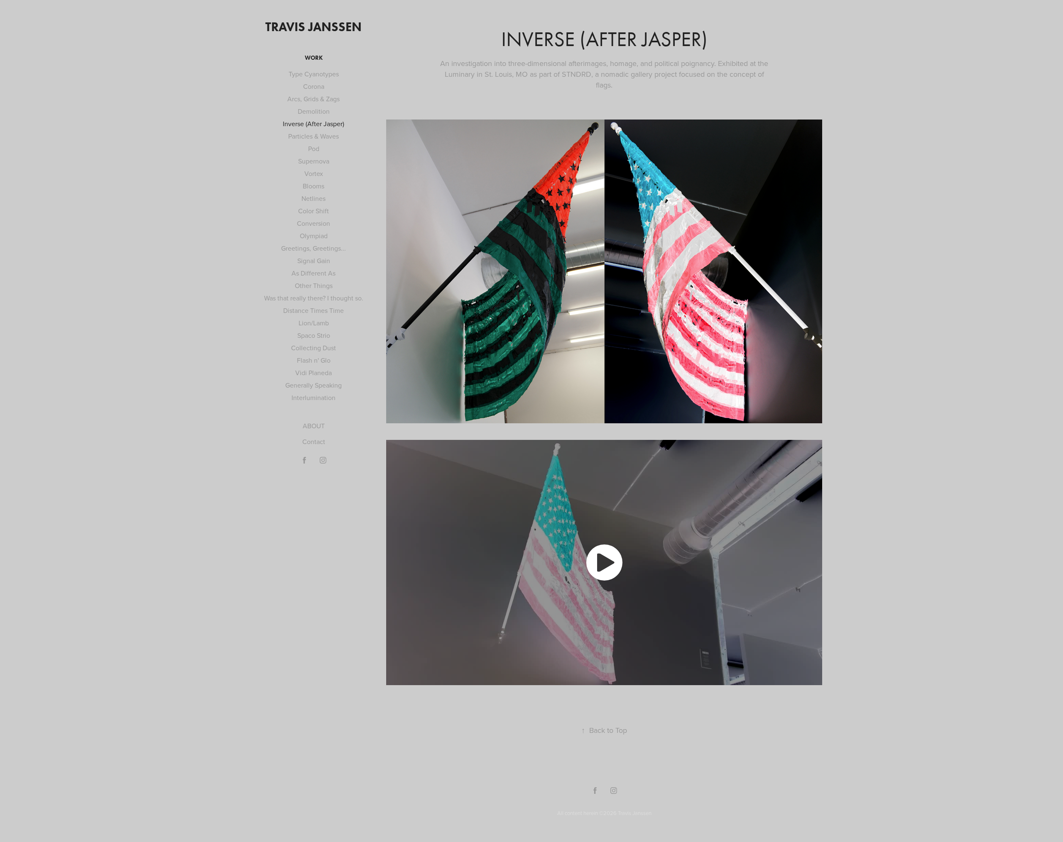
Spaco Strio (313, 335)
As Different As (313, 273)
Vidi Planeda (313, 372)
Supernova (313, 161)
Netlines (313, 198)
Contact (313, 441)
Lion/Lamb (314, 322)
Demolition (314, 111)
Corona (313, 86)
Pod (313, 148)
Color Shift (313, 210)
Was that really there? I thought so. (313, 298)
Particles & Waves (313, 136)
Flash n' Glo (314, 360)
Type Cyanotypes (314, 73)
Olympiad (314, 235)
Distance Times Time (313, 310)
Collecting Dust (313, 347)
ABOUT (314, 425)
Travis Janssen (313, 26)
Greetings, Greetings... (313, 248)
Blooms (313, 185)
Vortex (313, 173)
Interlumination (313, 397)
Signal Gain (313, 260)
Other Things (314, 285)
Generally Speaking (313, 385)
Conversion (313, 223)
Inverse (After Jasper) (313, 123)
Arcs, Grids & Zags (313, 98)
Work (314, 57)
